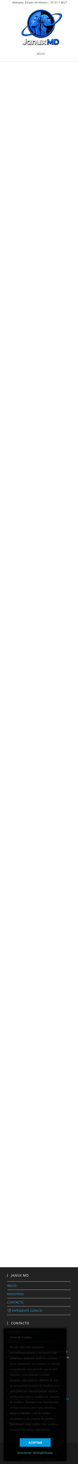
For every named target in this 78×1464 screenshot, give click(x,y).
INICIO (11, 1286)
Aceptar (35, 1442)
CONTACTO (15, 1302)
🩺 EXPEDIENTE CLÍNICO (24, 1310)
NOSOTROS (15, 1294)
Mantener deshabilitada (35, 1453)
